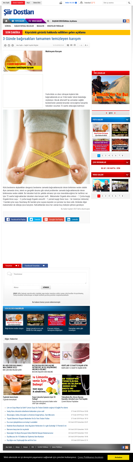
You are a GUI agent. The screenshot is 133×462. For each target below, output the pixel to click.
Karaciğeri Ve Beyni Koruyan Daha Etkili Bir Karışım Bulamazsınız (30, 433)
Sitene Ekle (36, 3)
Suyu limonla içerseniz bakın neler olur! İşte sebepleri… (44, 400)
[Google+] (12, 45)
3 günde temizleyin (10, 398)
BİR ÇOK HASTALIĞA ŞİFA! (12, 368)
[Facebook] (5, 45)
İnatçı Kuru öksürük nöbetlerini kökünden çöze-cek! (25, 411)
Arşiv (28, 3)
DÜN (118, 168)
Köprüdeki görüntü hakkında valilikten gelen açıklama (55, 32)
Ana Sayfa (6, 3)
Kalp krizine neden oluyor (14, 328)
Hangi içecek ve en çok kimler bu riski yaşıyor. (34, 329)
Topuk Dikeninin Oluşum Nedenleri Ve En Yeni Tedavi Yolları (28, 419)
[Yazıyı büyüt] (86, 45)
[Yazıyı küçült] (80, 45)
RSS (33, 447)
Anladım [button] (118, 457)
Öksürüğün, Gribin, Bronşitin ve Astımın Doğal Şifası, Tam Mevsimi (31, 415)
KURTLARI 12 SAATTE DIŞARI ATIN (75, 367)
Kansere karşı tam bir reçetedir (18, 429)
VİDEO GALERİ (98, 175)
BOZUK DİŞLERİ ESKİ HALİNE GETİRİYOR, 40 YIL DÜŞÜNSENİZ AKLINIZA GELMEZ (44, 369)
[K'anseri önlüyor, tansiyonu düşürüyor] (101, 145)
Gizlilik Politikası (43, 447)
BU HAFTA (111, 168)
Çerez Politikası (57, 447)
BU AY (103, 168)
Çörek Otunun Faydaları (74, 399)
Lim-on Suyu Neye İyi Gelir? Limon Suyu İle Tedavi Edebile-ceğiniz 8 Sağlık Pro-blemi (37, 408)
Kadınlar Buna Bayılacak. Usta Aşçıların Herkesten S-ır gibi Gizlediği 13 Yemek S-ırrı (36, 426)
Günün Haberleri (18, 3)
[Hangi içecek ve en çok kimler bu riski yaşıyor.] (120, 130)
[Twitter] (9, 45)
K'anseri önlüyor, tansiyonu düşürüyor (55, 329)
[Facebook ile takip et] (124, 21)
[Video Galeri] (35, 21)
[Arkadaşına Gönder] (71, 45)
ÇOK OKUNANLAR (99, 162)
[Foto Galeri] (18, 21)
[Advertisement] (22, 91)
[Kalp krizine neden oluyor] (101, 130)
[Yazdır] (75, 45)
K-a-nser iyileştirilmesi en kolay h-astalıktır (22, 422)
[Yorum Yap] (68, 45)
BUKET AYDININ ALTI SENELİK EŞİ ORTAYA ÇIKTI (70, 21)
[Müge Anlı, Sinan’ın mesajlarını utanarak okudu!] (101, 185)
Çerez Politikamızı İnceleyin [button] (90, 457)
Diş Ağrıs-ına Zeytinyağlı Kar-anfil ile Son (21, 440)
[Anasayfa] (6, 21)
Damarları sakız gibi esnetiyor (76, 329)
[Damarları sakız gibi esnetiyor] (120, 145)
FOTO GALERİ (98, 120)
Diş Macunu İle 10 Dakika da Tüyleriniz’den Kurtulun (25, 437)
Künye (17, 447)
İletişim (25, 447)
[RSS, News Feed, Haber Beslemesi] (127, 21)
